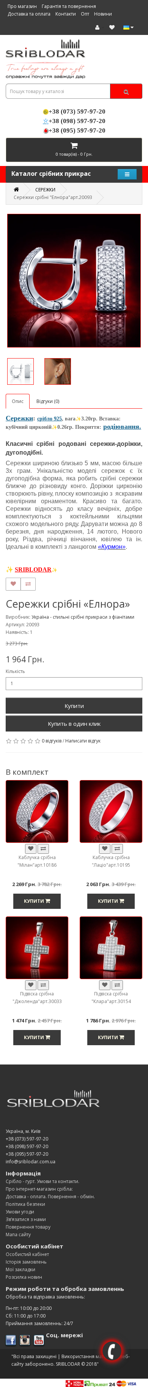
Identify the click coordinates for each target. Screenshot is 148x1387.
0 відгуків (51, 741)
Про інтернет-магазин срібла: (39, 1189)
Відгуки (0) (47, 401)
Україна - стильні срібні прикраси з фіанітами (82, 617)
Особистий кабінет (27, 1254)
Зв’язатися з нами (26, 1219)
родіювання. (122, 426)
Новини (103, 13)
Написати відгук (83, 741)
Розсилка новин (24, 1277)
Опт (85, 13)
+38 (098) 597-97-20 (77, 121)
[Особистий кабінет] (99, 27)
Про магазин (22, 6)
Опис (18, 401)
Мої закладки (20, 1269)
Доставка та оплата (29, 13)
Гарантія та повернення (69, 6)
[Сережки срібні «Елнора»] (74, 280)
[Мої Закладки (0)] (112, 27)
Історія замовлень (26, 1262)
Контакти (65, 13)
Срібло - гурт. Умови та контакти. (42, 1181)
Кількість (15, 671)
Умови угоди (20, 1211)
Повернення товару (28, 1227)
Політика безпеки (25, 1204)
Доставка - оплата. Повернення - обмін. (50, 1196)
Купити (74, 705)
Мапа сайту (18, 1234)
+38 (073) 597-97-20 (77, 111)
